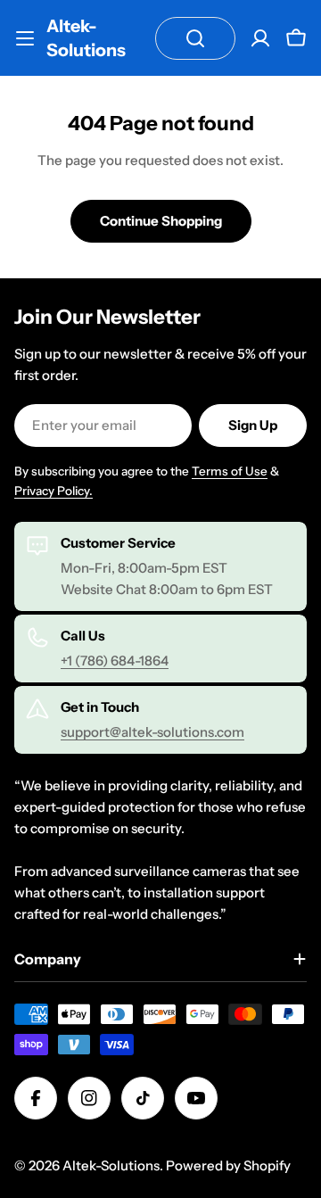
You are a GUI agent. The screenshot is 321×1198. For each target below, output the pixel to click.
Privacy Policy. (53, 490)
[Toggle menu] (25, 38)
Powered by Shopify (228, 1165)
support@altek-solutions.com (152, 731)
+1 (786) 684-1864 (115, 660)
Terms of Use (230, 471)
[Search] (195, 38)
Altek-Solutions (86, 38)
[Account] (260, 38)
